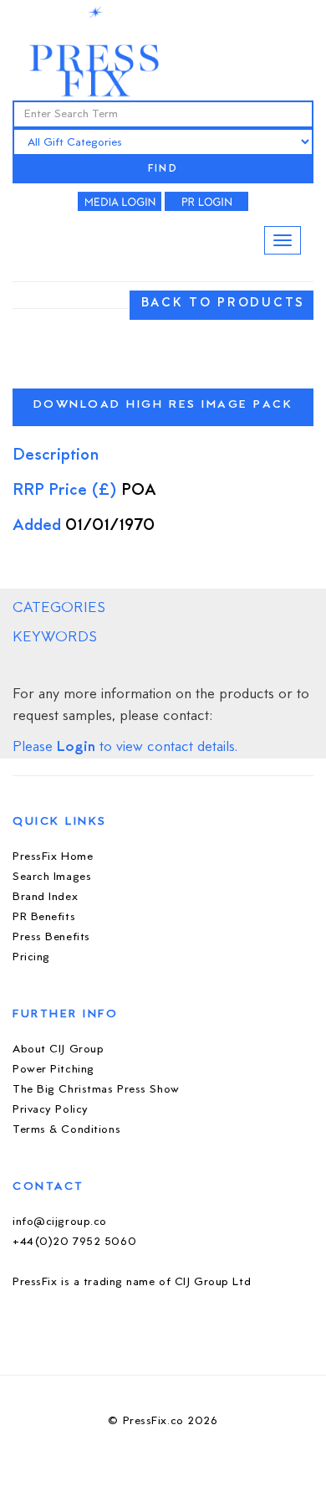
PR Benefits (44, 917)
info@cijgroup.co (60, 1222)
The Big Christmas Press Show (96, 1090)
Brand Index (45, 897)
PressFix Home (53, 857)
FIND (163, 169)
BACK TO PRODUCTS (223, 303)
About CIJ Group (58, 1049)
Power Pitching (53, 1069)
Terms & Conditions (66, 1130)
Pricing (31, 957)
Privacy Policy (51, 1110)
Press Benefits (51, 937)
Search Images (52, 877)
